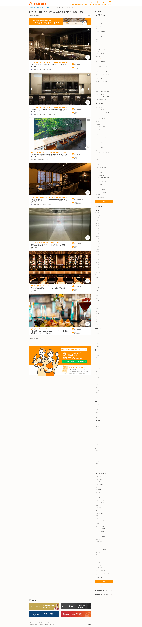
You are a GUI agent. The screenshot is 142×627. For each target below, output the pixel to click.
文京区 (97, 225)
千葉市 (97, 285)
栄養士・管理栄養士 (100, 172)
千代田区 (98, 215)
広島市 (97, 319)
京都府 (97, 406)
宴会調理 (98, 194)
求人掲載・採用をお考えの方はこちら (78, 4)
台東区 (97, 228)
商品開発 (98, 164)
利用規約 (41, 624)
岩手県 (97, 335)
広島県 (97, 431)
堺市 (97, 311)
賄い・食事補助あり (100, 526)
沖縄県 (97, 469)
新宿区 (97, 223)
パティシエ (98, 134)
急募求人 (98, 557)
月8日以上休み (99, 479)
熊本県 (97, 458)
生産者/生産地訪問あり (101, 528)
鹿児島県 (98, 466)
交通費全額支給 (99, 513)
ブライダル (98, 83)
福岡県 (97, 450)
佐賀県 (97, 453)
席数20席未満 (99, 547)
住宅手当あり (99, 510)
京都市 (97, 306)
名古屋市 (98, 303)
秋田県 (97, 341)
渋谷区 (97, 246)
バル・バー (98, 56)
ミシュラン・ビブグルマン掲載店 (102, 573)
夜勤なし (98, 560)
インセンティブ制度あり (101, 521)
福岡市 (97, 324)
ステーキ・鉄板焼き (100, 53)
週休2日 (98, 481)
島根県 (97, 426)
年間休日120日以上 (100, 500)
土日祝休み (98, 497)
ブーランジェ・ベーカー (101, 137)
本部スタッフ (99, 159)
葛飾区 (97, 270)
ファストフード (99, 86)
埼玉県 (97, 360)
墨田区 (97, 231)
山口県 (97, 434)
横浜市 (97, 287)
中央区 (97, 217)
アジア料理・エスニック (101, 66)
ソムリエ (98, 139)
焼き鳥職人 (98, 132)
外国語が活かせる (100, 577)
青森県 (97, 333)
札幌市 (97, 277)
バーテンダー (99, 142)
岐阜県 (97, 390)
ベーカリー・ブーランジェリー (102, 75)
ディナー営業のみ (100, 531)
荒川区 (97, 259)
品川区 (97, 236)
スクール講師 (99, 184)
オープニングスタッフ (101, 544)
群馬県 (97, 357)
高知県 (97, 444)
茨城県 (97, 352)
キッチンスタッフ (100, 116)
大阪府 (97, 409)
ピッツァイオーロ (100, 147)
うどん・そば (99, 36)
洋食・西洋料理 (99, 26)
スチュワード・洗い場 (101, 192)
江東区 (97, 233)
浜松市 (97, 300)
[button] (31, 44)
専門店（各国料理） (100, 94)
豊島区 (97, 254)
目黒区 (97, 238)
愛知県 (97, 395)
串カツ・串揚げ (99, 47)
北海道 (97, 330)
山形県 (97, 343)
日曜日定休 (98, 476)
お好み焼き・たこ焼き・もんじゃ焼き (102, 50)
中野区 (97, 249)
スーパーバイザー (100, 157)
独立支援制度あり (100, 541)
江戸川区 (98, 272)
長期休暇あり (99, 562)
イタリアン (98, 18)
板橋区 (97, 262)
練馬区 (97, 264)
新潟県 (97, 374)
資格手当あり (99, 518)
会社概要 (46, 624)
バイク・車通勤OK (100, 536)
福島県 (97, 346)
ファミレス (98, 89)
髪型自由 (98, 539)
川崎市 (97, 290)
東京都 (97, 365)
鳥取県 (97, 423)
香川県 (97, 439)
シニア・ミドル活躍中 (101, 549)
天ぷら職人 (98, 129)
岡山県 (97, 428)
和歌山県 (98, 417)
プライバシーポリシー (34, 624)
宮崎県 (97, 463)
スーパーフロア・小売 (101, 181)
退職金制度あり (99, 523)
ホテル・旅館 (99, 78)
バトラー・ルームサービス (102, 187)
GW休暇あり (99, 489)
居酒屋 (97, 44)
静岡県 (97, 392)
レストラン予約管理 (100, 189)
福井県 (97, 382)
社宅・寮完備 (99, 507)
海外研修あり (99, 534)
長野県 (97, 387)
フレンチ (98, 20)
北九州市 (98, 321)
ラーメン (98, 64)
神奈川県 (98, 368)
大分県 (97, 461)
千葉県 (97, 363)
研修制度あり (99, 565)
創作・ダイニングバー (47, 7)
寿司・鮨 (98, 33)
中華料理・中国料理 (100, 61)
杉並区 (97, 251)
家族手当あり (99, 515)
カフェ (97, 69)
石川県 (97, 379)
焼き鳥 (97, 41)
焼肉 (97, 39)
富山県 (97, 377)
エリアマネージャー (100, 162)
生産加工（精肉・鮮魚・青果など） (102, 178)
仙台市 (97, 280)
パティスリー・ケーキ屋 (101, 71)
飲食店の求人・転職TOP (35, 7)
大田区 (97, 241)
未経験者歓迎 (99, 567)
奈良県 (97, 414)
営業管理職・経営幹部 (101, 167)
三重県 (97, 398)
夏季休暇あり (99, 487)
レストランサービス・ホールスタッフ (102, 112)
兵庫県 (97, 412)
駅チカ (97, 554)
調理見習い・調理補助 (101, 119)
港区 (97, 220)
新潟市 (97, 295)
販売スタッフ (99, 150)
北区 (97, 257)
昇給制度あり (99, 505)
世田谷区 (98, 244)
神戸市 (97, 313)
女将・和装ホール (100, 175)
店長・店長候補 (99, 107)
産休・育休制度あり (100, 484)
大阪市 (97, 308)
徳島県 (97, 436)
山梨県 (97, 385)
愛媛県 (97, 441)
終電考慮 (98, 494)
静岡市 (97, 298)
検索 (104, 202)
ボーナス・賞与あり (100, 502)
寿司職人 (98, 121)
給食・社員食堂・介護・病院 (102, 91)
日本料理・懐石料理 (100, 31)
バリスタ (98, 145)
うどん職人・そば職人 (101, 126)
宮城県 (97, 338)
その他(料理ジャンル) (101, 99)
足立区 (97, 267)
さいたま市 (98, 282)
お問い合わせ (51, 624)
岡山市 (97, 316)
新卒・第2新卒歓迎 (100, 570)
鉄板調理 (98, 124)
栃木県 (97, 355)
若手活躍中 (98, 552)
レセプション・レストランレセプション (102, 153)
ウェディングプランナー (101, 170)
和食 (97, 28)
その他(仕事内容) (100, 197)
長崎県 (97, 456)
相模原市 (98, 293)
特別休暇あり (99, 492)
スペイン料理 (99, 23)
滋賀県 (97, 404)
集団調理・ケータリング (101, 81)
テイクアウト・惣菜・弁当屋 (102, 96)
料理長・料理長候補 (100, 109)
